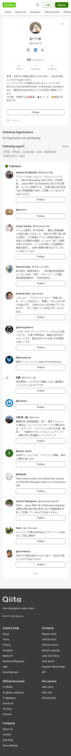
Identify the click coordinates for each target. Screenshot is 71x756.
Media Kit (8, 655)
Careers (7, 734)
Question (35, 12)
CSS (39, 151)
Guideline (8, 650)
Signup (62, 4)
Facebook (8, 703)
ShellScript (50, 151)
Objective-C (10, 155)
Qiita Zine (47, 692)
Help (5, 666)
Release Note (49, 633)
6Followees (35, 67)
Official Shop (49, 697)
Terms (6, 639)
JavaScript (28, 151)
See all (65, 146)
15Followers (52, 67)
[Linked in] (35, 50)
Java (22, 155)
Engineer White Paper (53, 666)
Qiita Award (48, 661)
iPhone (16, 151)
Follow (35, 112)
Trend (8, 12)
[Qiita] (9, 4)
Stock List (20, 12)
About (6, 633)
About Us (8, 729)
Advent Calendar (51, 650)
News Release (10, 745)
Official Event (52, 12)
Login (48, 4)
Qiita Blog (8, 740)
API (44, 672)
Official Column (50, 644)
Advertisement (10, 672)
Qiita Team (47, 686)
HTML (7, 151)
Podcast (7, 714)
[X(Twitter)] (28, 50)
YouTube (7, 708)
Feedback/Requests (13, 661)
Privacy (7, 644)
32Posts (18, 67)
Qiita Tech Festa (50, 655)
